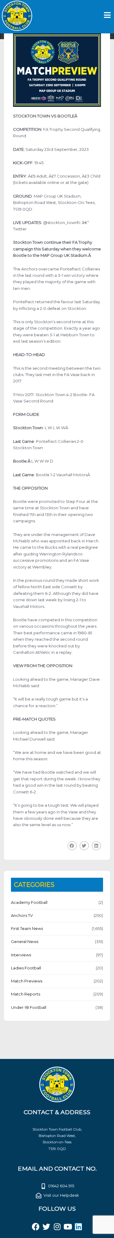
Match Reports (25, 994)
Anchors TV (22, 915)
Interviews (21, 954)
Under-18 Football (28, 1007)
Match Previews (26, 981)
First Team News (27, 928)
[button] (72, 845)
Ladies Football (26, 967)
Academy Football (29, 902)
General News (24, 941)
